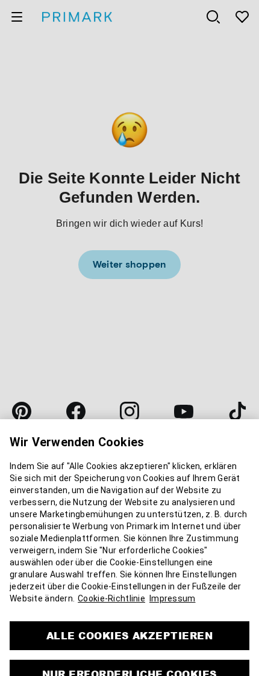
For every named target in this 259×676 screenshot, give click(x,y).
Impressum (172, 585)
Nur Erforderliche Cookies (129, 661)
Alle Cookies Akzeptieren (129, 622)
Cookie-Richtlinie (111, 585)
